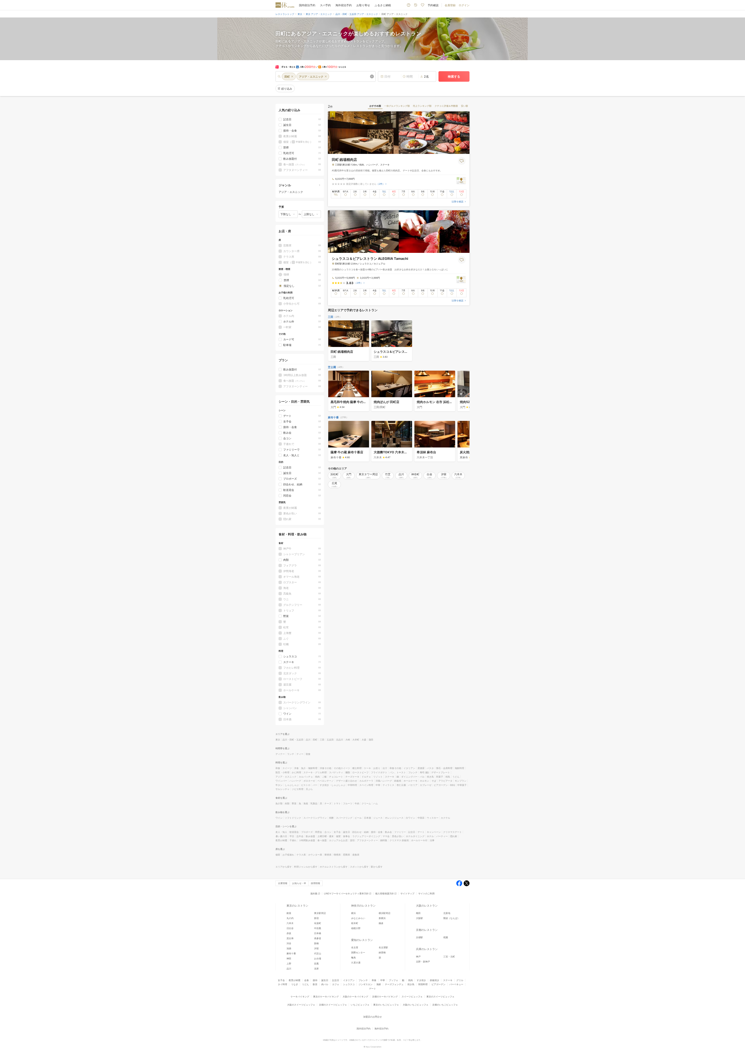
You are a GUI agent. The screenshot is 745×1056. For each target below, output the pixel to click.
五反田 (330, 739)
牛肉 (357, 803)
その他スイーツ (342, 768)
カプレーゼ (425, 785)
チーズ (327, 803)
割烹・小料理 (282, 772)
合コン (327, 832)
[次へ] (462, 391)
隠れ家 (453, 836)
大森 (364, 739)
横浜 (353, 913)
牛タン (278, 785)
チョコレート (336, 776)
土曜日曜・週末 (325, 836)
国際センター (358, 952)
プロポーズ (307, 832)
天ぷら (309, 789)
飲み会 (388, 832)
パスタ (430, 768)
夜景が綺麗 (281, 840)
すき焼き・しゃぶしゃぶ (332, 785)
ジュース (378, 817)
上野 (289, 963)
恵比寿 (290, 938)
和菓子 (439, 776)
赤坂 (289, 933)
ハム (375, 803)
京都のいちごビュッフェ (445, 1004)
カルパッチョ (306, 776)
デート (421, 832)
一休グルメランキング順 (397, 105)
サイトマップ (407, 893)
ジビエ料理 (297, 789)
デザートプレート (440, 772)
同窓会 (318, 832)
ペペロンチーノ (325, 780)
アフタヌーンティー (367, 840)
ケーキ (367, 768)
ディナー (280, 754)
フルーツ (347, 803)
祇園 (445, 937)
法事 (432, 840)
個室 (338, 836)
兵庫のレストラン (427, 949)
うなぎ (294, 984)
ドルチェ (366, 776)
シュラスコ (349, 984)
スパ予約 (325, 5)
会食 (306, 980)
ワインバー (281, 780)
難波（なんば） (451, 918)
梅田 (418, 913)
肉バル (324, 984)
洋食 (296, 768)
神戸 (418, 956)
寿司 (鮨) (424, 772)
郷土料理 (357, 768)
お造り (376, 768)
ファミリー (400, 832)
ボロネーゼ (309, 780)
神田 (289, 958)
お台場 (317, 958)
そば (433, 780)
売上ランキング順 (422, 105)
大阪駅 (419, 918)
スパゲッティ (336, 772)
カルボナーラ (366, 780)
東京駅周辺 (320, 913)
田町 (315, 739)
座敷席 (355, 854)
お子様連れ (288, 854)
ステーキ (389, 776)
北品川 (339, 739)
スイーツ (287, 768)
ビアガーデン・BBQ (444, 785)
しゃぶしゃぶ (292, 785)
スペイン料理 (366, 785)
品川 (308, 739)
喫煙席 (337, 854)
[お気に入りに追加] (462, 161)
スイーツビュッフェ (412, 996)
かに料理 (296, 772)
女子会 (337, 832)
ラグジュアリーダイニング (366, 836)
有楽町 (317, 923)
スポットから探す (359, 866)
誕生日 (346, 832)
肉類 (287, 803)
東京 (277, 739)
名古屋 (354, 947)
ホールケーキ (411, 780)
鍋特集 (383, 840)
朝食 (308, 754)
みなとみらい (358, 918)
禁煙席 (327, 854)
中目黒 (317, 928)
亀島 (353, 957)
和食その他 (395, 768)
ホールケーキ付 (419, 840)
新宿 (316, 918)
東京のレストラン (297, 905)
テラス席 (301, 854)
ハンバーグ (295, 780)
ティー (299, 754)
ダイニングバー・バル (412, 776)
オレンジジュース (394, 817)
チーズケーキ (352, 776)
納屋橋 (382, 952)
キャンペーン (434, 832)
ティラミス (388, 785)
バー (315, 785)
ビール (358, 817)
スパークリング (344, 817)
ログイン (464, 5)
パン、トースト (398, 772)
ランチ (290, 754)
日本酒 (367, 817)
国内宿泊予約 (307, 5)
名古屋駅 (383, 947)
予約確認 (433, 5)
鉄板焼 (397, 780)
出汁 (385, 768)
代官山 (317, 953)
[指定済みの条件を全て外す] (372, 76)
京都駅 (419, 937)
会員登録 (450, 5)
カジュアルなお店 (338, 840)
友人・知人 (281, 832)
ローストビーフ (360, 772)
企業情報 (282, 883)
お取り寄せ (363, 5)
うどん (455, 776)
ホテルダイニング (415, 836)
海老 (305, 803)
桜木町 (354, 923)
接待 (315, 980)
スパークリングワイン (315, 817)
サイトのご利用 (426, 893)
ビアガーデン (438, 984)
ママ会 (386, 836)
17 (465, 115)
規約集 (313, 893)
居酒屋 (421, 768)
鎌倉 (381, 923)
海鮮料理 (459, 768)
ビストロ (305, 785)
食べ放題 (322, 840)
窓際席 (346, 854)
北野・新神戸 (423, 961)
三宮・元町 (449, 956)
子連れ (292, 840)
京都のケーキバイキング (385, 996)
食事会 (346, 836)
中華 (378, 785)
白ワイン (410, 817)
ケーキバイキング (300, 996)
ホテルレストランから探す (334, 866)
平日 (291, 836)
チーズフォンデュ (394, 984)
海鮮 (378, 984)
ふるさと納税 (383, 5)
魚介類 (278, 803)
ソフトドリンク (293, 817)
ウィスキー (432, 817)
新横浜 (382, 918)
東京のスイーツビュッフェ (440, 996)
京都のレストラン (427, 929)
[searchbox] (325, 76)
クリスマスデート (452, 832)
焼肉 (317, 776)
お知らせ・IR (299, 883)
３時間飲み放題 (307, 840)
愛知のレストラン (362, 940)
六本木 (290, 923)
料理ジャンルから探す (305, 866)
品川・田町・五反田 (292, 739)
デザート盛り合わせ (346, 780)
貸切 (352, 840)
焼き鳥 (430, 776)
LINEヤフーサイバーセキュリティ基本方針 (346, 893)
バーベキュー (456, 984)
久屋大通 (355, 962)
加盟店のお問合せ (372, 1016)
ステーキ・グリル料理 (315, 772)
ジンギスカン (365, 984)
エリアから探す (283, 866)
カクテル (445, 817)
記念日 (411, 832)
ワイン (278, 817)
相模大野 (355, 928)
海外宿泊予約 (343, 5)
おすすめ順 (375, 105)
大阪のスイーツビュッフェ (301, 1004)
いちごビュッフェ (360, 1004)
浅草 (316, 968)
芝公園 (332, 367)
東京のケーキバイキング (326, 996)
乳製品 (313, 803)
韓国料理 (423, 984)
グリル (459, 980)
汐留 (316, 948)
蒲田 (371, 739)
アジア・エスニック (285, 776)
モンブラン (460, 780)
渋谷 (289, 943)
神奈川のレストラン (363, 905)
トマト (337, 803)
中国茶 (421, 817)
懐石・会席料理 (444, 768)
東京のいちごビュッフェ (386, 1004)
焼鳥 (447, 776)
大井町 (355, 739)
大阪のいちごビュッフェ (415, 1004)
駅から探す (377, 866)
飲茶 (315, 984)
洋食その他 (325, 768)
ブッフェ (393, 980)
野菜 (294, 803)
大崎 (347, 739)
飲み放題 (310, 836)
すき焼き (421, 980)
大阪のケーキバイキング (355, 996)
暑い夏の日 (281, 836)
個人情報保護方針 (384, 893)
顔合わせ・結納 (360, 832)
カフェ (335, 984)
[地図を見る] (461, 180)
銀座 (289, 913)
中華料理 (352, 785)
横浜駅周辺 (384, 913)
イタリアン (409, 768)
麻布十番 (333, 417)
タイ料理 (282, 984)
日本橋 (317, 933)
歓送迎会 (294, 832)
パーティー (442, 836)
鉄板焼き (434, 980)
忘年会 (299, 836)
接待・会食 (377, 832)
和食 (277, 768)
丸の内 (290, 918)
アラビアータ (445, 780)
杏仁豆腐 (401, 785)
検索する (454, 76)
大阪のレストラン (427, 905)
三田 (330, 316)
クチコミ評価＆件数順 (446, 105)
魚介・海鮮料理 (309, 768)
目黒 (316, 963)
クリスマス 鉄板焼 (399, 840)
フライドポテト (379, 772)
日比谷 (290, 928)
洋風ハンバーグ (384, 780)
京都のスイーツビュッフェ (333, 1004)
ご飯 (324, 776)
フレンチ (413, 772)
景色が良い (398, 836)
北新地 (446, 913)
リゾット (378, 776)
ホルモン (424, 780)
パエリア (413, 785)
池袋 (289, 948)
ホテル (430, 836)
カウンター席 (315, 854)
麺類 (347, 772)
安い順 (464, 105)
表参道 (317, 938)
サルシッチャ (282, 789)
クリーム (366, 803)
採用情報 (315, 883)
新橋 (316, 943)
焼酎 (331, 817)
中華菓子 (462, 785)
